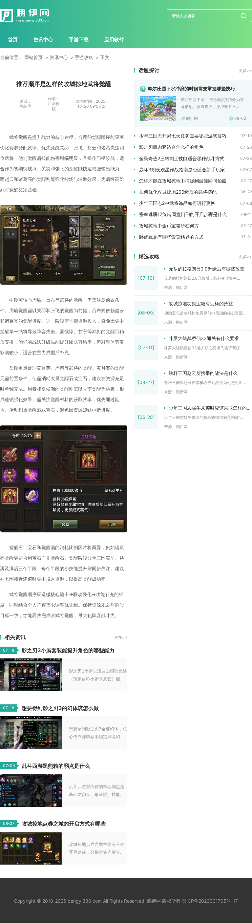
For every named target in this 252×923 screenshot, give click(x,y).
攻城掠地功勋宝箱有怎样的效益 (201, 303)
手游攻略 (84, 57)
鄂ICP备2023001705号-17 (210, 901)
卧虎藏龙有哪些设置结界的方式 (171, 237)
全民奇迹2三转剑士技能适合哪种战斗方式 (181, 158)
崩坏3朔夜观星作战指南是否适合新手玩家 (182, 169)
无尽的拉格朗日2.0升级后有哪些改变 (206, 268)
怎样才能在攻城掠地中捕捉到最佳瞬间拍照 (182, 180)
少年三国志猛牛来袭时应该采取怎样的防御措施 (210, 408)
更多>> (120, 637)
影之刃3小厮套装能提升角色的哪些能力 (68, 650)
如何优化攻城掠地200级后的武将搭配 (178, 192)
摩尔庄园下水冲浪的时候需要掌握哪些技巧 (191, 88)
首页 (13, 39)
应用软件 (114, 39)
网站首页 (33, 57)
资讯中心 (43, 39)
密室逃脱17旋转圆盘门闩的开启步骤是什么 (183, 214)
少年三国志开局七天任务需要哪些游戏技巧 (182, 136)
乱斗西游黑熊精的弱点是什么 (56, 765)
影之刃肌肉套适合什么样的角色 (171, 147)
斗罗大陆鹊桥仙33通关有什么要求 (204, 338)
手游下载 (79, 39)
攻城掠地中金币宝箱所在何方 (169, 225)
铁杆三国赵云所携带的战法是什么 (203, 373)
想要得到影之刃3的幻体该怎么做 (60, 708)
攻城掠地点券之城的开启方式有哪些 (64, 823)
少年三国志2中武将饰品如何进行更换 (177, 203)
